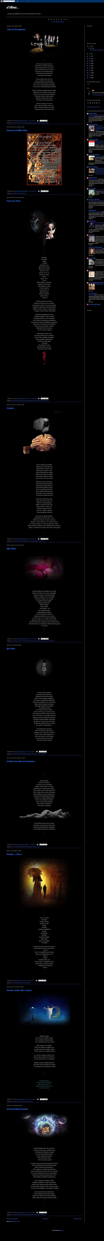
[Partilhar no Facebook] (45, 121)
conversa (13, 846)
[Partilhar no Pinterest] (46, 121)
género (19, 641)
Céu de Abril (91, 235)
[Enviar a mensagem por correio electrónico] (38, 120)
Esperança (21, 754)
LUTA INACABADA (93, 179)
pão (32, 541)
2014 (90, 70)
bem (23, 541)
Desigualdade (15, 754)
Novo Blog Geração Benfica (94, 304)
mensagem (23, 846)
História (27, 754)
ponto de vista (39, 541)
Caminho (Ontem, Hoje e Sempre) (19, 990)
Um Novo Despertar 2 (93, 167)
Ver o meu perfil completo (97, 95)
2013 (90, 73)
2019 (90, 58)
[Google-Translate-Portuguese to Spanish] (66, 20)
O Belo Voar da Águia (93, 139)
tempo (44, 1214)
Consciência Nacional (93, 124)
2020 (90, 56)
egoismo (25, 541)
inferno (31, 123)
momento (31, 1214)
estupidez (27, 400)
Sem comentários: (32, 120)
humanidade (31, 754)
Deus (16, 1101)
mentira (27, 846)
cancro (12, 400)
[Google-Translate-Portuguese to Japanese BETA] (59, 20)
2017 (90, 63)
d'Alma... (12, 7)
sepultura (38, 123)
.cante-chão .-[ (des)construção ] (95, 247)
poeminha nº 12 (98, 248)
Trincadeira (91, 295)
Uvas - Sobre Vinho (93, 293)
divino (18, 1101)
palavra (24, 1101)
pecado (46, 641)
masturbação (39, 641)
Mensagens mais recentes (12, 1219)
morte (35, 123)
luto (35, 754)
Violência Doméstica (44, 123)
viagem (31, 1101)
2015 (90, 68)
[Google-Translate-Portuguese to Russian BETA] (64, 20)
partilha (34, 541)
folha (15, 193)
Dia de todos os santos (21, 123)
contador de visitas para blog (93, 107)
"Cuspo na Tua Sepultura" (16, 29)
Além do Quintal (92, 258)
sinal (42, 1214)
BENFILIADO (92, 221)
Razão (35, 1214)
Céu (16, 123)
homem (29, 541)
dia (13, 193)
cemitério (13, 123)
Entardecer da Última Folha (16, 130)
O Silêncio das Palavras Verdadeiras (20, 761)
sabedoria (38, 1214)
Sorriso (43, 541)
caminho (13, 1101)
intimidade (31, 641)
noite (18, 193)
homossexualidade (24, 641)
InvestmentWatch (93, 113)
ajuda (16, 541)
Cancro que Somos (13, 201)
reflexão (44, 400)
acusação (13, 541)
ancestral (13, 1214)
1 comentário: (32, 844)
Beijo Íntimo (11, 548)
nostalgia (21, 193)
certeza (20, 1214)
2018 (90, 61)
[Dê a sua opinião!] (42, 121)
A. (94, 90)
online (88, 84)
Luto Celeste (10, 648)
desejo (14, 641)
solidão (49, 641)
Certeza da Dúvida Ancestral (17, 1109)
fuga (24, 754)
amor (12, 983)
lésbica (34, 641)
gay (17, 641)
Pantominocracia (92, 210)
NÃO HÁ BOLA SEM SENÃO (96, 50)
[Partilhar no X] (43, 121)
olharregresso (19, 983)
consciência (20, 400)
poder (40, 754)
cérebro (15, 400)
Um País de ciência (99, 156)
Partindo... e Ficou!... (14, 854)
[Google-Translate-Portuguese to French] (51, 20)
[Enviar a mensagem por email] (40, 121)
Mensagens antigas (77, 1219)
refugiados (44, 754)
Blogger (61, 1230)
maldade (31, 400)
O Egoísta (10, 408)
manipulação (17, 846)
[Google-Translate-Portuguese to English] (61, 20)
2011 (90, 77)
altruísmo (20, 541)
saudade (26, 983)
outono (24, 193)
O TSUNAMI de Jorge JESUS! (95, 212)
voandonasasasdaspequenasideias (96, 283)
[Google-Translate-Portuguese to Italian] (56, 20)
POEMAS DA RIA (93, 178)
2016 (90, 65)
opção (43, 641)
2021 (90, 54)
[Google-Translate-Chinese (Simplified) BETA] (48, 20)
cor (11, 193)
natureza (38, 400)
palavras (31, 846)
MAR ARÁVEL (92, 188)
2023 (90, 46)
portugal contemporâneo (94, 155)
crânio (24, 400)
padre (21, 1101)
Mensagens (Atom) (15, 1221)
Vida (48, 400)
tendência (53, 641)
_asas (90, 270)
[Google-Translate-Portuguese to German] (53, 20)
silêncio (34, 846)
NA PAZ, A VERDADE (94, 199)
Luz (28, 1214)
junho (91, 48)
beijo (12, 641)
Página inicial (46, 1219)
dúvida (26, 1214)
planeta (41, 400)
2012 (90, 75)
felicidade (28, 123)
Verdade (38, 846)
